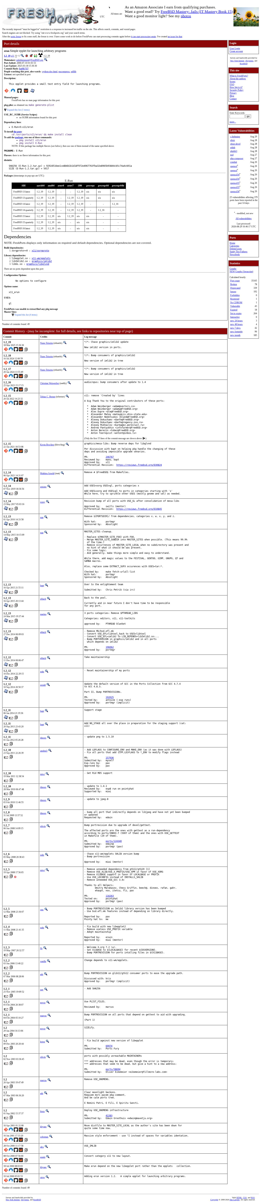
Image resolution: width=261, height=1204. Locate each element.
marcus (43, 1015)
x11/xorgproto (40, 250)
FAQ (232, 84)
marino (43, 614)
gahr (42, 671)
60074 (109, 1046)
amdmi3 (43, 751)
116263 (110, 896)
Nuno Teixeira (46, 343)
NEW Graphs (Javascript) (241, 271)
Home (232, 243)
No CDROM (236, 302)
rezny (42, 502)
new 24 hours (236, 320)
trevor (42, 1002)
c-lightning (235, 136)
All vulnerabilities (244, 218)
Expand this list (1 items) (18, 109)
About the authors (238, 78)
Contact (233, 98)
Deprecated (235, 288)
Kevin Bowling (47, 444)
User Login (235, 48)
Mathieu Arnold (47, 473)
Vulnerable (235, 306)
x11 (12, 56)
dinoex (43, 738)
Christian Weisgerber (49, 383)
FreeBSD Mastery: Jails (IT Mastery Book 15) (197, 11)
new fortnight (236, 331)
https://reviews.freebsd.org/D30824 (139, 465)
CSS (245, 1198)
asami (42, 1157)
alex (42, 1147)
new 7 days (235, 328)
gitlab (232, 147)
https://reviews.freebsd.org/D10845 (139, 509)
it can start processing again (143, 36)
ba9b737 (23, 68)
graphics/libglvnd (37, 264)
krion (42, 1041)
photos (186, 16)
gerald (43, 685)
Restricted (234, 299)
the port (17, 131)
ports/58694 (113, 1069)
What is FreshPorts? (239, 75)
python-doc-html (49, 71)
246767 (110, 457)
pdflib (73, 71)
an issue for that (175, 36)
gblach (43, 599)
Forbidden (235, 295)
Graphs (233, 268)
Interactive (235, 317)
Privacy (233, 93)
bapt (42, 585)
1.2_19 (7, 56)
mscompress (64, 71)
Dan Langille (235, 1200)
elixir (232, 140)
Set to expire (236, 313)
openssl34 (234, 174)
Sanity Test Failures (238, 251)
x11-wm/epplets (41, 258)
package (19, 137)
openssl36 (234, 191)
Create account (236, 51)
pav (41, 989)
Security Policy (236, 90)
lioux (42, 1111)
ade (41, 974)
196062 (110, 647)
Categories (234, 246)
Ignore (233, 291)
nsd (231, 154)
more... (233, 122)
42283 (109, 1115)
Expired (233, 309)
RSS (253, 1198)
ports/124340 (114, 841)
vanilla (43, 961)
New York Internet (237, 61)
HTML (239, 1198)
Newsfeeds (235, 254)
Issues (232, 81)
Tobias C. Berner (47, 396)
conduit (233, 162)
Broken (233, 284)
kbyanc (43, 1126)
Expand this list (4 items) (26, 314)
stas (42, 909)
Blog (232, 96)
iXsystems (249, 61)
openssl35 (234, 183)
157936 (110, 757)
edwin (43, 826)
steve (42, 1177)
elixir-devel (235, 144)
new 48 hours (236, 324)
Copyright (214, 1200)
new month (235, 335)
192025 (110, 697)
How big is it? (236, 87)
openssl (233, 166)
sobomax (44, 1136)
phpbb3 (233, 151)
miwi (42, 774)
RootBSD (243, 64)
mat (41, 517)
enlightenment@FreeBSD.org (29, 60)
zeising (43, 486)
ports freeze (16, 36)
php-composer (236, 158)
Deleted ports (236, 248)
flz (41, 948)
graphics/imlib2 (42, 261)
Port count (235, 280)
